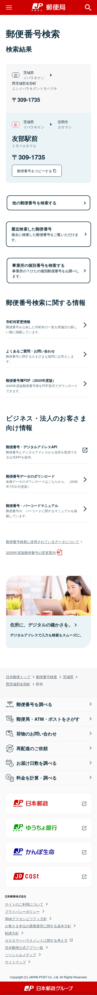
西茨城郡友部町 (18, 683)
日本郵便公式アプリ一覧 (24, 947)
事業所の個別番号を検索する (45, 270)
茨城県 (68, 676)
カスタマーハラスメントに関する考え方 (36, 940)
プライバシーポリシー (22, 911)
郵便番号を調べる (34, 704)
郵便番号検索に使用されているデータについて (42, 541)
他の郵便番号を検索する (34, 203)
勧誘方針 (12, 933)
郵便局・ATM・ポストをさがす (48, 719)
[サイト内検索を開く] (88, 7)
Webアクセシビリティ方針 (26, 918)
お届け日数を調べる (36, 763)
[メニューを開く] (9, 7)
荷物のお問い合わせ (36, 733)
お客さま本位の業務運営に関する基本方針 (38, 925)
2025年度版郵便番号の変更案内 (31, 552)
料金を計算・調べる (36, 777)
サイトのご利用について (24, 904)
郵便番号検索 (46, 676)
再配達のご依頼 (32, 748)
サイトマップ (15, 961)
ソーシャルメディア (20, 954)
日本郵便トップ (18, 676)
